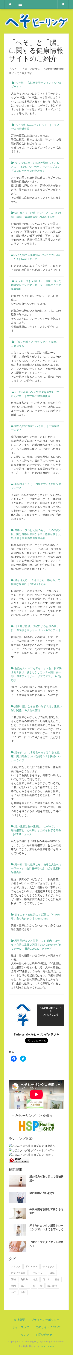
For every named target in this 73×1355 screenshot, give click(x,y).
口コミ (46, 1279)
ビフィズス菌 (18, 1273)
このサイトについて (48, 1327)
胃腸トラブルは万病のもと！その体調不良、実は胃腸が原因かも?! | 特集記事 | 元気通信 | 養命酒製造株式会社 (36, 534)
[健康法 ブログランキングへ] (19, 1159)
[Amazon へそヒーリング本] (36, 1126)
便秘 (13, 1279)
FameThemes (47, 1346)
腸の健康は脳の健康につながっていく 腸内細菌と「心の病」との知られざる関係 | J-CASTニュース (36, 830)
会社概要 (19, 1319)
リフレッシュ (37, 1273)
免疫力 (24, 1279)
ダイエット (31, 1266)
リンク (25, 1334)
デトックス (48, 1266)
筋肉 (13, 1285)
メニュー (20, 4)
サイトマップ (20, 1327)
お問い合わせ (44, 1334)
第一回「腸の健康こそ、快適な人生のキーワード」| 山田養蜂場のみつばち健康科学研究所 (36, 868)
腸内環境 (52, 1285)
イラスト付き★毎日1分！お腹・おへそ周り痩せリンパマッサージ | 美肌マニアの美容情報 (36, 285)
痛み (57, 1279)
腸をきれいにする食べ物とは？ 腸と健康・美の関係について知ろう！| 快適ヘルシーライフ (35, 756)
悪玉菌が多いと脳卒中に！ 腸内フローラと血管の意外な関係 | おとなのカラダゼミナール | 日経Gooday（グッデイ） (36, 944)
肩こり (24, 1285)
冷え (35, 1279)
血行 (13, 1292)
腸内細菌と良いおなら (42, 1193)
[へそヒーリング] (36, 21)
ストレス (16, 1266)
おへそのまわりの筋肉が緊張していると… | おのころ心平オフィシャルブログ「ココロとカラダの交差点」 (35, 166)
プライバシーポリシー (45, 1319)
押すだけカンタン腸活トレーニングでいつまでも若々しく (46, 1227)
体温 (52, 1273)
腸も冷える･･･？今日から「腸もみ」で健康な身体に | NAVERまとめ (35, 582)
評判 (23, 1292)
